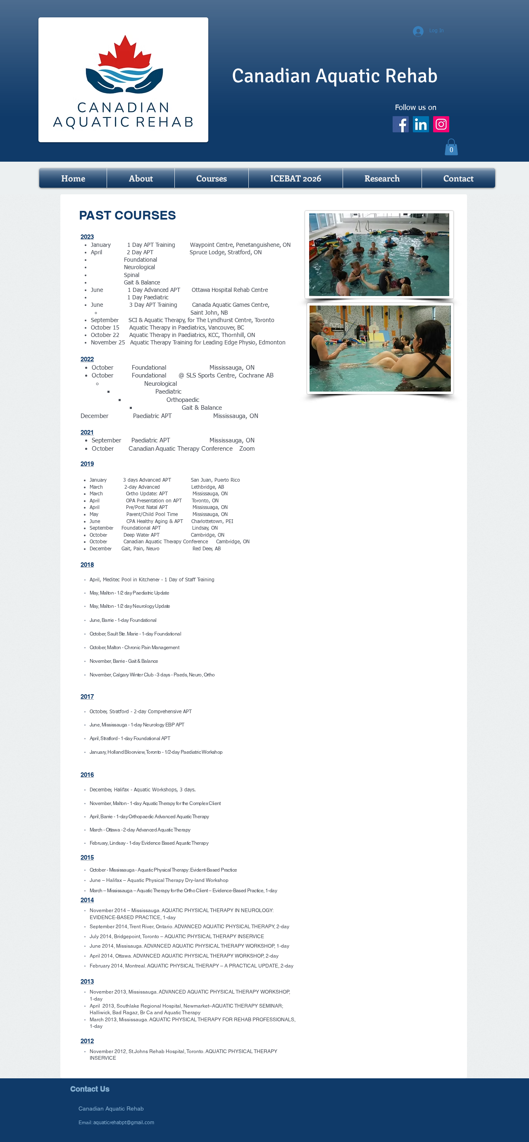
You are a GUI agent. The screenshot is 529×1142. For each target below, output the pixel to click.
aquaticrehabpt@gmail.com (123, 1122)
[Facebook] (401, 124)
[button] (451, 147)
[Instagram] (441, 124)
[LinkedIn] (421, 124)
